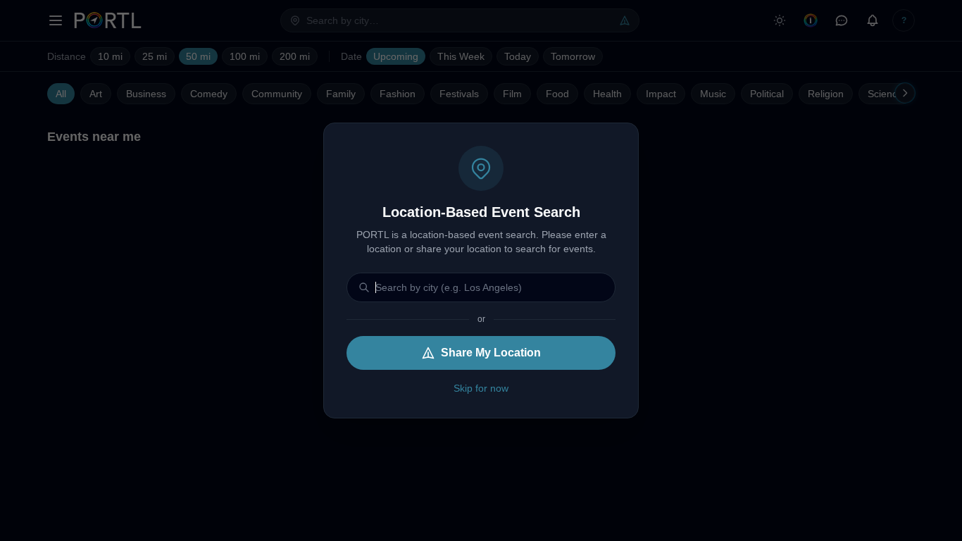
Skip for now (481, 388)
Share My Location (491, 353)
